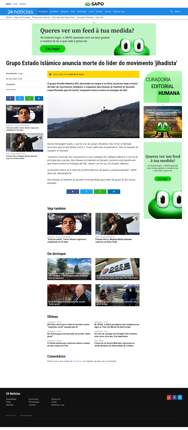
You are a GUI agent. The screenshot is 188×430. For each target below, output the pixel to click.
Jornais (22, 4)
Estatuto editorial (26, 415)
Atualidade (10, 84)
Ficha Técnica (11, 415)
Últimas (52, 317)
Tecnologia (51, 322)
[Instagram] (169, 397)
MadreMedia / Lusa (14, 73)
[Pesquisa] (171, 11)
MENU (8, 4)
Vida (7, 154)
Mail (16, 4)
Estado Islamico (11, 89)
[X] (180, 397)
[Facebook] (174, 397)
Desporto (9, 125)
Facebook (78, 361)
